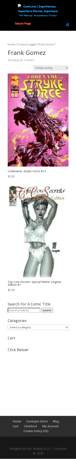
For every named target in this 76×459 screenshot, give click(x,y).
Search (47, 310)
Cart (16, 426)
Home (11, 44)
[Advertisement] (38, 379)
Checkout (30, 426)
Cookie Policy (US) (36, 431)
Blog (56, 421)
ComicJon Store (37, 421)
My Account (50, 426)
